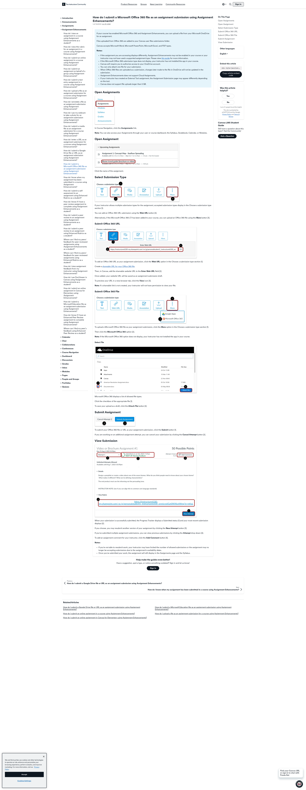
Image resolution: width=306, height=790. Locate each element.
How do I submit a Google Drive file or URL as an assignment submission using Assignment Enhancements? (101, 608)
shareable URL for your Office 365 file (118, 266)
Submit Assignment (226, 39)
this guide (165, 58)
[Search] (230, 4)
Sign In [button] (153, 568)
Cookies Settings (24, 781)
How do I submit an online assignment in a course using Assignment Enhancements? (99, 613)
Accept (24, 774)
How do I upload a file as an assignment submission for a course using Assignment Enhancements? (196, 613)
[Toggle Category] (61, 18)
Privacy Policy (226, 114)
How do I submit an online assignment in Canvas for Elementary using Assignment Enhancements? (105, 618)
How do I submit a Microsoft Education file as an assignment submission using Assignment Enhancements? (193, 608)
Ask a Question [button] (227, 136)
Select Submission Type (228, 28)
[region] (24, 770)
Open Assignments (226, 20)
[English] (74, 4)
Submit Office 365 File (227, 35)
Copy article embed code (231, 74)
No (228, 102)
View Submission (225, 42)
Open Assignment (225, 24)
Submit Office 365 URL (228, 31)
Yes (228, 96)
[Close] (43, 756)
